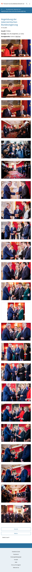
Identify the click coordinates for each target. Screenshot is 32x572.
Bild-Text (18, 36)
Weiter (16, 533)
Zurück (16, 529)
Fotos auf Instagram (16, 565)
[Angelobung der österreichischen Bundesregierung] (16, 48)
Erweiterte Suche (16, 551)
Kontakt (16, 559)
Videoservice (16, 567)
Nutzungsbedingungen (16, 557)
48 (14, 34)
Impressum (16, 554)
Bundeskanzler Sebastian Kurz (13, 9)
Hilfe (16, 562)
